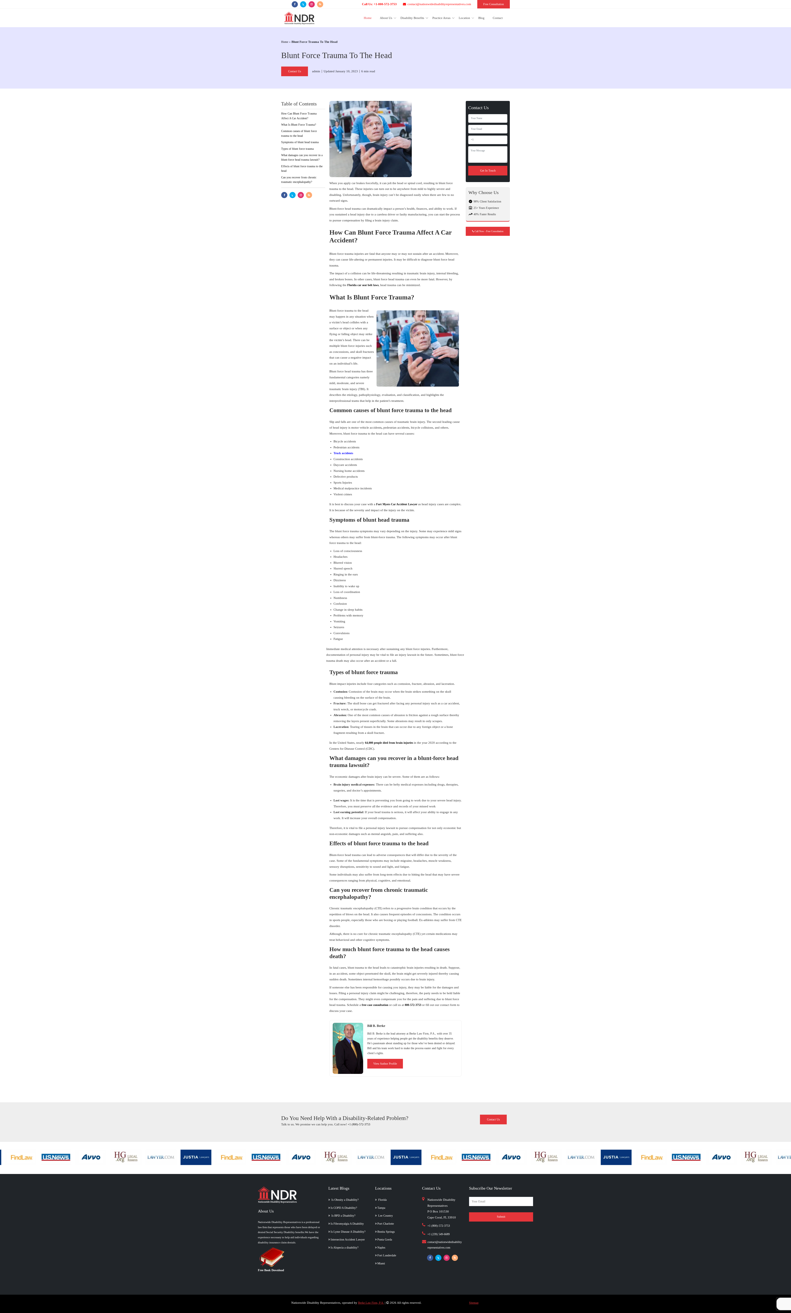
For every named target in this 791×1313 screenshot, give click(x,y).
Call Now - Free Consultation (488, 231)
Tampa (381, 1207)
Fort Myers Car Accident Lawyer (396, 504)
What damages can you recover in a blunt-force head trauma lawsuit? (302, 157)
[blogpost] (320, 4)
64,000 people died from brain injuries (389, 742)
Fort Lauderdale (386, 1255)
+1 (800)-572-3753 (359, 1124)
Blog (481, 18)
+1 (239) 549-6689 (438, 1234)
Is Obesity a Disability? (345, 1199)
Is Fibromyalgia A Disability (347, 1223)
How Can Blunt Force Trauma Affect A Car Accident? (299, 116)
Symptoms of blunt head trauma (300, 142)
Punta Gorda (384, 1239)
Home (368, 18)
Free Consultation (493, 4)
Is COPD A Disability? (344, 1207)
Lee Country (385, 1215)
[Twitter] (303, 4)
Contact (498, 18)
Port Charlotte (385, 1223)
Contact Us (294, 71)
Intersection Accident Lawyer (348, 1239)
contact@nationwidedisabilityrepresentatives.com (439, 4)
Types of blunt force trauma (297, 148)
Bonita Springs (386, 1231)
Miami (381, 1263)
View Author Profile (385, 1063)
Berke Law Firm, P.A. (371, 1302)
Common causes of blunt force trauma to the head (299, 133)
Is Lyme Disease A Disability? (348, 1231)
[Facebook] (295, 4)
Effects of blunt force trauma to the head (302, 168)
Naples (381, 1247)
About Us (386, 18)
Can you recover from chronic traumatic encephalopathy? (298, 180)
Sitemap (474, 1302)
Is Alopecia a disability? (344, 1247)
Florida (382, 1199)
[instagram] (312, 4)
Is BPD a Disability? (343, 1215)
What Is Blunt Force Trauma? (298, 124)
